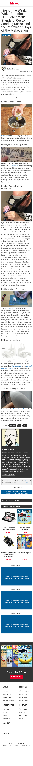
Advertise (22, 712)
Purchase (6, 709)
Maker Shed (23, 697)
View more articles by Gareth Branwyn (13, 471)
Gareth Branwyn (8, 449)
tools (24, 426)
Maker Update (16, 366)
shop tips (12, 426)
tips (19, 426)
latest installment (18, 409)
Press (21, 719)
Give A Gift (6, 712)
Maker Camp (23, 701)
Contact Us (23, 709)
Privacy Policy (12, 743)
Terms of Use (21, 743)
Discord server (27, 482)
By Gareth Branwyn (13, 69)
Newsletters (6, 719)
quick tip (10, 308)
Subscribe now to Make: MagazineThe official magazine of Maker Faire (17, 492)
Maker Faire (23, 694)
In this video (14, 166)
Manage (5, 715)
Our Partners (7, 697)
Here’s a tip (5, 136)
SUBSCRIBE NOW (16, 677)
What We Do (7, 694)
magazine (24, 691)
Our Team (6, 691)
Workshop (6, 35)
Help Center (23, 715)
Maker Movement (8, 701)
